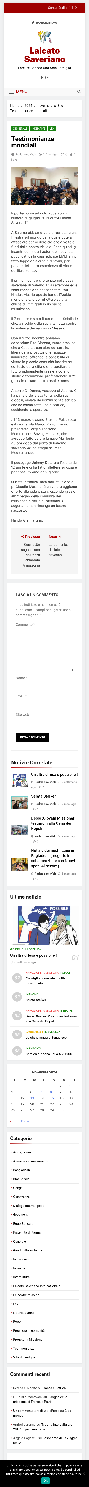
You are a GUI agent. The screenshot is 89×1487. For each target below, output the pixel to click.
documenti (21, 1215)
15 (52, 1098)
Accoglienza (22, 1152)
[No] (83, 1473)
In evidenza (33, 949)
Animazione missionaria (42, 973)
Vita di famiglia (24, 1357)
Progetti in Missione (27, 1339)
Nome (21, 678)
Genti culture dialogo (28, 1250)
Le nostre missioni (26, 1295)
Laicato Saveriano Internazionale (36, 1286)
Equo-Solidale (23, 1224)
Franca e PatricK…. (55, 1388)
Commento (25, 624)
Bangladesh (34, 1032)
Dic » (25, 1121)
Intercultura (21, 1277)
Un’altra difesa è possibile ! (54, 774)
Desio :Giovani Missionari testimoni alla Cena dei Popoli (53, 823)
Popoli (65, 973)
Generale (20, 128)
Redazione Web (26, 154)
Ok (46, 1480)
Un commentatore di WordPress (36, 1411)
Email (21, 696)
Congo (18, 1188)
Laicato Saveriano (44, 54)
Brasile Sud (21, 1179)
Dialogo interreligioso (28, 1206)
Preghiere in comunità (29, 1331)
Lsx (51, 128)
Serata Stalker (58, 8)
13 (32, 1098)
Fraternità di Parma (27, 1232)
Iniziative (38, 128)
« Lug (14, 1121)
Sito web (22, 714)
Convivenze (21, 1197)
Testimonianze (23, 1348)
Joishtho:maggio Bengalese (46, 1038)
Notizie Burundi (24, 1313)
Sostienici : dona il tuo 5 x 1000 (49, 1054)
